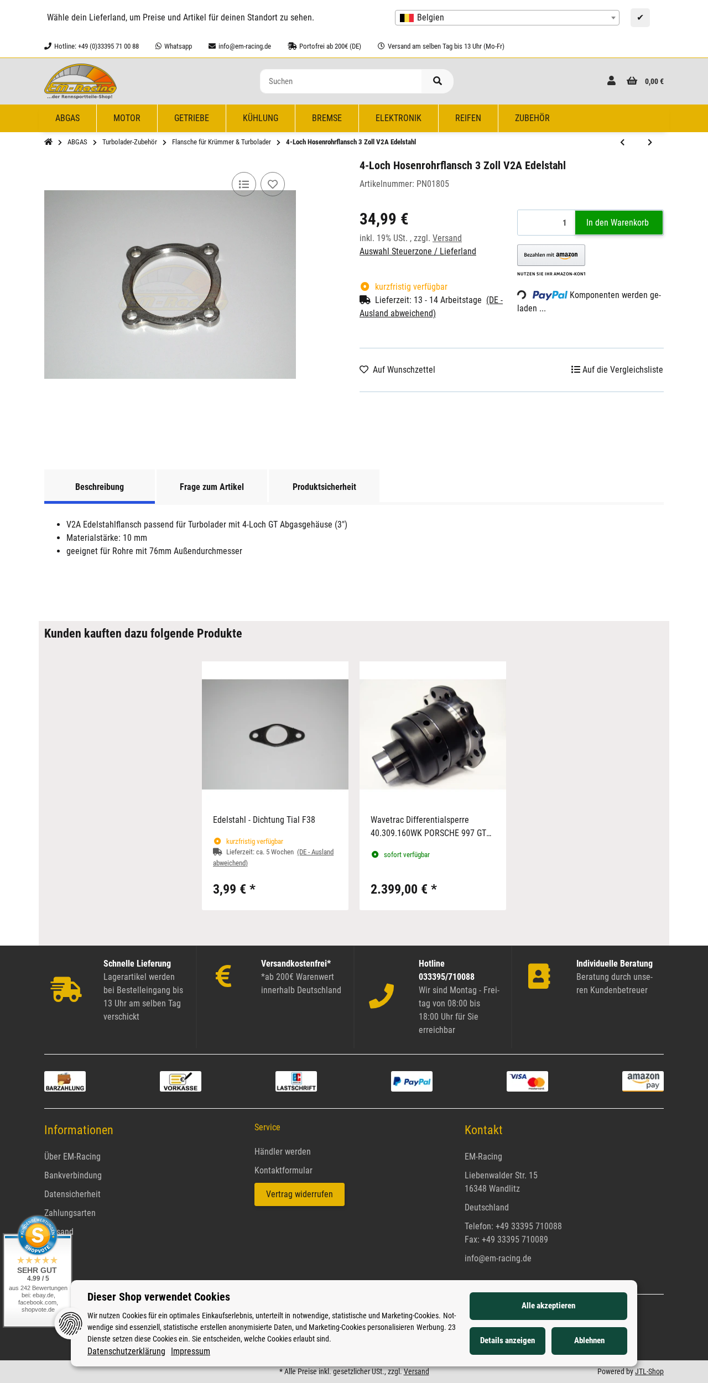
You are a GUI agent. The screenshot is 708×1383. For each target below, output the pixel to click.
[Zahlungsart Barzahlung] (65, 1081)
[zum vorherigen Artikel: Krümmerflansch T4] (622, 142)
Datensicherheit (72, 1194)
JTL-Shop (649, 1371)
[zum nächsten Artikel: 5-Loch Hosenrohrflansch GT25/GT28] (650, 142)
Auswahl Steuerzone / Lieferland (418, 251)
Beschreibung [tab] (99, 487)
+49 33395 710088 (529, 1226)
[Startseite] (48, 142)
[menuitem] (68, 118)
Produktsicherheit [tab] (324, 487)
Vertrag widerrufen (299, 1194)
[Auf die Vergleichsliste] (244, 184)
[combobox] (507, 17)
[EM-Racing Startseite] (80, 80)
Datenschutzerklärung (126, 1351)
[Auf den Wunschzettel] (273, 184)
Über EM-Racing (72, 1156)
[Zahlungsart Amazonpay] (643, 1081)
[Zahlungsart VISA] (527, 1081)
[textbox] (507, 18)
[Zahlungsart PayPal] (412, 1081)
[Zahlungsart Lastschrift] (296, 1081)
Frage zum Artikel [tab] (212, 487)
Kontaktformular (283, 1170)
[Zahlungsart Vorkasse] (180, 1081)
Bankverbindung (73, 1175)
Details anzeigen (507, 1340)
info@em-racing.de (498, 1258)
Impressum (190, 1351)
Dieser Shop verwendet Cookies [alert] (158, 1296)
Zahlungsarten (70, 1213)
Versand (447, 238)
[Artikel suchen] (437, 81)
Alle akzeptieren (548, 1306)
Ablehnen (589, 1340)
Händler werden (282, 1151)
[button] (611, 81)
